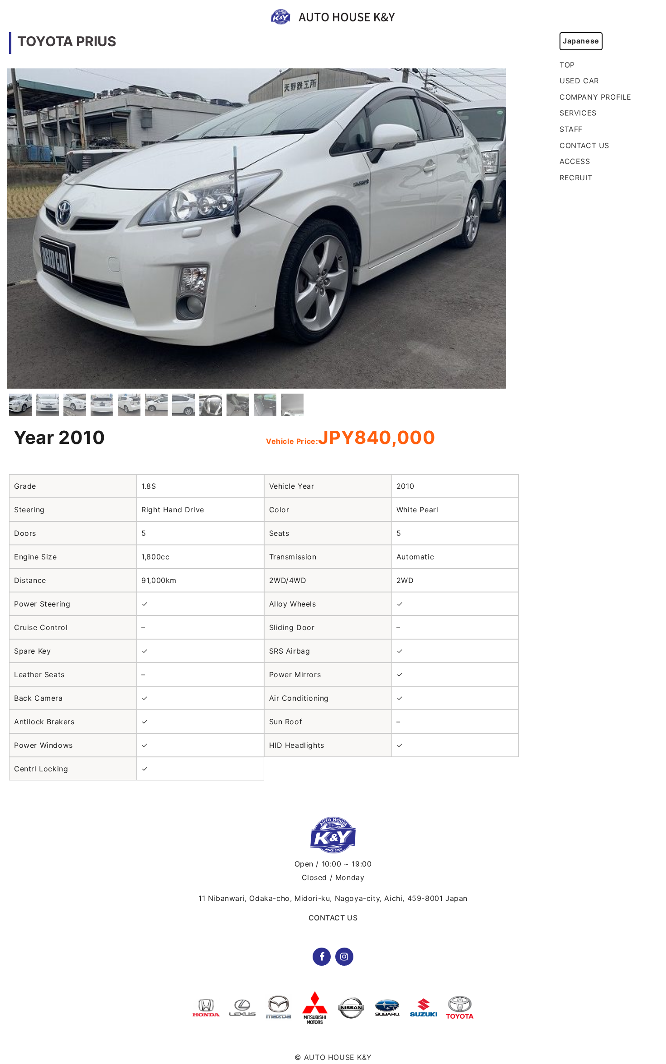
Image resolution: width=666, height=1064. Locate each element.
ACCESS (575, 161)
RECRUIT (576, 177)
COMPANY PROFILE (596, 96)
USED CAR (579, 80)
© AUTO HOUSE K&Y (333, 1057)
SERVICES (578, 112)
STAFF (571, 129)
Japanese (581, 40)
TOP (567, 64)
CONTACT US (584, 145)
